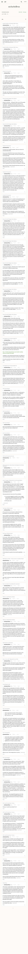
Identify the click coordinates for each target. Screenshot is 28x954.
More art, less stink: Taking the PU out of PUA (10, 659)
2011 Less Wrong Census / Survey (8, 803)
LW (5, 2)
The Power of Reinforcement (8, 508)
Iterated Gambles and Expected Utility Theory (10, 23)
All (2, 19)
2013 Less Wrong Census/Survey (8, 456)
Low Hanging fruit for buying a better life (10, 338)
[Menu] (2, 1)
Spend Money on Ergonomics (8, 642)
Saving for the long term (7, 71)
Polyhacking (5, 859)
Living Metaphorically (6, 684)
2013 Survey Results (6, 388)
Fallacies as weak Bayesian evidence (9, 596)
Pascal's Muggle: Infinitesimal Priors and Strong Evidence (12, 480)
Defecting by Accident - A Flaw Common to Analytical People (13, 558)
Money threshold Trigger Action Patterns (10, 98)
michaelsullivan (14, 7)
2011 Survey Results (6, 708)
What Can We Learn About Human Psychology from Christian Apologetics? (13, 466)
